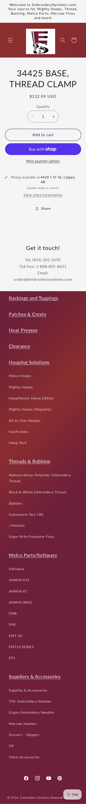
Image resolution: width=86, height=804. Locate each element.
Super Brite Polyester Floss (32, 536)
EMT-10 (15, 636)
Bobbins (15, 503)
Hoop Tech (18, 442)
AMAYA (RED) (20, 602)
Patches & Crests (27, 314)
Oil (11, 746)
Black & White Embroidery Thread (37, 492)
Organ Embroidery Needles (31, 712)
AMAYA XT (18, 591)
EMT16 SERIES (21, 647)
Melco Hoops (20, 376)
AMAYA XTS (19, 580)
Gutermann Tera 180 (26, 514)
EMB (13, 613)
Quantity (43, 106)
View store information (43, 195)
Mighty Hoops (21, 387)
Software (16, 569)
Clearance (19, 346)
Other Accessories (24, 757)
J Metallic (17, 525)
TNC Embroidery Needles (30, 701)
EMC (13, 624)
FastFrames (18, 431)
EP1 (12, 658)
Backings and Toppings (33, 298)
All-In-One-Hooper (25, 420)
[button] (10, 40)
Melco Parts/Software (33, 555)
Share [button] (45, 208)
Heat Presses (23, 330)
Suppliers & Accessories (35, 676)
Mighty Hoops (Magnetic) (30, 409)
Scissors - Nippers (24, 734)
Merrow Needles (23, 723)
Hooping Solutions (29, 362)
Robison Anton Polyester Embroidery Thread (40, 478)
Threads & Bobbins (29, 461)
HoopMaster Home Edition (31, 398)
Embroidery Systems (35, 797)
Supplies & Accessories (28, 690)
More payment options (43, 161)
